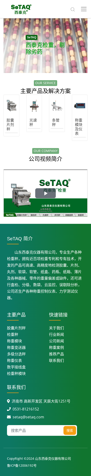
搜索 (69, 430)
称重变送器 (16, 347)
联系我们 (56, 360)
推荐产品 (56, 354)
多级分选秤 (16, 354)
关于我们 (56, 328)
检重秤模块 (16, 373)
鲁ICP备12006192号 (22, 465)
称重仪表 (14, 360)
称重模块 (14, 341)
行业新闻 (56, 334)
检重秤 (12, 334)
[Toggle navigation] (83, 9)
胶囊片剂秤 (16, 328)
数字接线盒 (16, 367)
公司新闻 (56, 341)
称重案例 (56, 347)
